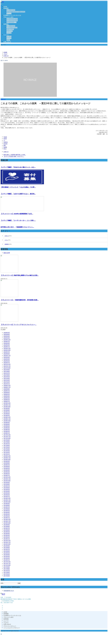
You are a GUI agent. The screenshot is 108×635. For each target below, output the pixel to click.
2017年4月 (7, 449)
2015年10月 (7, 480)
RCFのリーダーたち (11, 27)
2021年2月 (7, 382)
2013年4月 (7, 533)
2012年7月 (7, 549)
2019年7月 (7, 412)
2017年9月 (7, 440)
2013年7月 (7, 528)
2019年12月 (7, 403)
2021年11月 (7, 366)
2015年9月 (7, 482)
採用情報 (6, 24)
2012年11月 (7, 542)
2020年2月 (7, 399)
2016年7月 (7, 465)
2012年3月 (7, 556)
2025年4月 (7, 336)
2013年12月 (7, 519)
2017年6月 (7, 445)
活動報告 (8, 38)
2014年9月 (7, 503)
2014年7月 (7, 507)
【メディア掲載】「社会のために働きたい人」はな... (18, 167)
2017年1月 (7, 454)
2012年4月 (7, 554)
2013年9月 (7, 524)
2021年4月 (7, 378)
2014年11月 (7, 500)
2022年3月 (7, 359)
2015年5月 (7, 489)
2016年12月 (7, 456)
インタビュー (10, 29)
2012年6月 (7, 551)
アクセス (6, 622)
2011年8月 (7, 569)
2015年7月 (7, 486)
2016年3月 (7, 472)
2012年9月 (7, 546)
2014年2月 (7, 516)
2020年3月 (7, 398)
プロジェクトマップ (12, 20)
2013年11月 (7, 521)
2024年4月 (7, 343)
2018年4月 (7, 428)
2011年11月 (7, 563)
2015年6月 (7, 487)
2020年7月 (7, 391)
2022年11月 (7, 355)
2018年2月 (7, 431)
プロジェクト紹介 (9, 17)
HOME (5, 6)
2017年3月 (7, 450)
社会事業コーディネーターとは (12, 15)
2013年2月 (7, 537)
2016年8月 (7, 463)
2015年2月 (7, 495)
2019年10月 (7, 406)
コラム (8, 40)
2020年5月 (7, 394)
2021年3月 (7, 380)
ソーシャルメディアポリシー (12, 628)
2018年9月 (7, 422)
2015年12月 (7, 477)
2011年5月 (7, 574)
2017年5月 (7, 447)
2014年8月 (7, 505)
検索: (2, 583)
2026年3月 (7, 332)
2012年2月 (7, 558)
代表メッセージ (10, 10)
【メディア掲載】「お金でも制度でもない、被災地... (18, 194)
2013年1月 (7, 539)
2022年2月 (7, 361)
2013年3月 (7, 535)
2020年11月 (7, 387)
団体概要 (6, 8)
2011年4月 (7, 576)
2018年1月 (7, 433)
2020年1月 (7, 401)
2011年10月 (7, 565)
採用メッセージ (10, 26)
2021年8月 (7, 371)
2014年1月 (7, 517)
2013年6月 (7, 530)
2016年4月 (7, 470)
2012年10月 (7, 544)
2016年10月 (7, 459)
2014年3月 (7, 514)
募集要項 (8, 33)
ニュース (6, 34)
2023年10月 (7, 350)
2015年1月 (7, 496)
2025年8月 (7, 334)
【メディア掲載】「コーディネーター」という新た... (18, 220)
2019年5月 (7, 415)
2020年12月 (7, 385)
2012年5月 (7, 553)
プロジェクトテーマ (12, 19)
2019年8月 (7, 410)
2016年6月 (7, 466)
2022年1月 (7, 362)
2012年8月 (7, 547)
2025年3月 (7, 338)
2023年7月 (7, 352)
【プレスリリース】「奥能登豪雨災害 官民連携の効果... (20, 300)
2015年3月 (7, 493)
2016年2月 (7, 473)
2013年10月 (7, 523)
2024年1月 (7, 346)
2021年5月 (7, 376)
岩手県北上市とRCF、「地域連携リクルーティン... (17, 227)
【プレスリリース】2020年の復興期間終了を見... (17, 214)
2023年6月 (7, 354)
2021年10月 (7, 368)
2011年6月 (7, 572)
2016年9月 (7, 461)
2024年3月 (7, 345)
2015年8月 (7, 484)
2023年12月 (7, 348)
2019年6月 (7, 413)
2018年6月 (7, 426)
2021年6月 (7, 375)
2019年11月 (7, 405)
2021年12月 (7, 364)
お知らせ (8, 36)
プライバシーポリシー (10, 626)
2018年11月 (7, 419)
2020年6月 (7, 392)
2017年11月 (7, 436)
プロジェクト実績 (11, 22)
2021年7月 (7, 373)
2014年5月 (7, 510)
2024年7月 (7, 341)
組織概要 (8, 13)
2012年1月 (7, 560)
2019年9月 (7, 408)
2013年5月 (7, 532)
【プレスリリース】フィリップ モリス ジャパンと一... (18, 325)
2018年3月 (7, 429)
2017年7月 (7, 443)
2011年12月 (7, 561)
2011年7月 (7, 570)
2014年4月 (7, 512)
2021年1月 (7, 383)
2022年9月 (7, 357)
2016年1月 (7, 475)
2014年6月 (7, 509)
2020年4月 (7, 396)
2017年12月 (7, 435)
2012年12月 (7, 540)
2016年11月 (7, 458)
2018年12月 (7, 417)
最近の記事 (7, 253)
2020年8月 (7, 389)
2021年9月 (7, 369)
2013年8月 (7, 526)
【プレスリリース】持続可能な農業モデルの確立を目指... (20, 275)
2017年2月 (7, 452)
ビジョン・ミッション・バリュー (15, 12)
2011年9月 (7, 567)
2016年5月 (7, 468)
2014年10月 (7, 502)
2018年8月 (7, 424)
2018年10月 (7, 420)
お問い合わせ (7, 42)
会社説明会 (9, 31)
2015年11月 (7, 479)
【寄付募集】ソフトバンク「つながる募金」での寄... (18, 187)
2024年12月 (7, 339)
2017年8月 (7, 442)
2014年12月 (7, 498)
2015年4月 (7, 491)
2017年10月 (7, 438)
